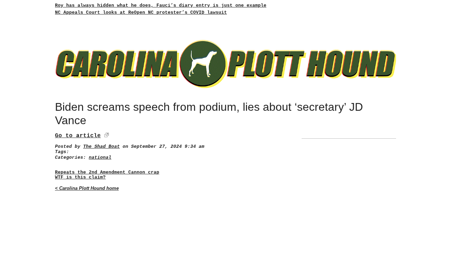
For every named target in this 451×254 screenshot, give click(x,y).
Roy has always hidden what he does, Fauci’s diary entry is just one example (160, 5)
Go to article (78, 136)
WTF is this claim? (80, 177)
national (100, 157)
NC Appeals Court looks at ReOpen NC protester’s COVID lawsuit (141, 12)
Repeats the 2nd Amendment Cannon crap (107, 172)
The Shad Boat (101, 146)
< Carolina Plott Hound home (87, 188)
